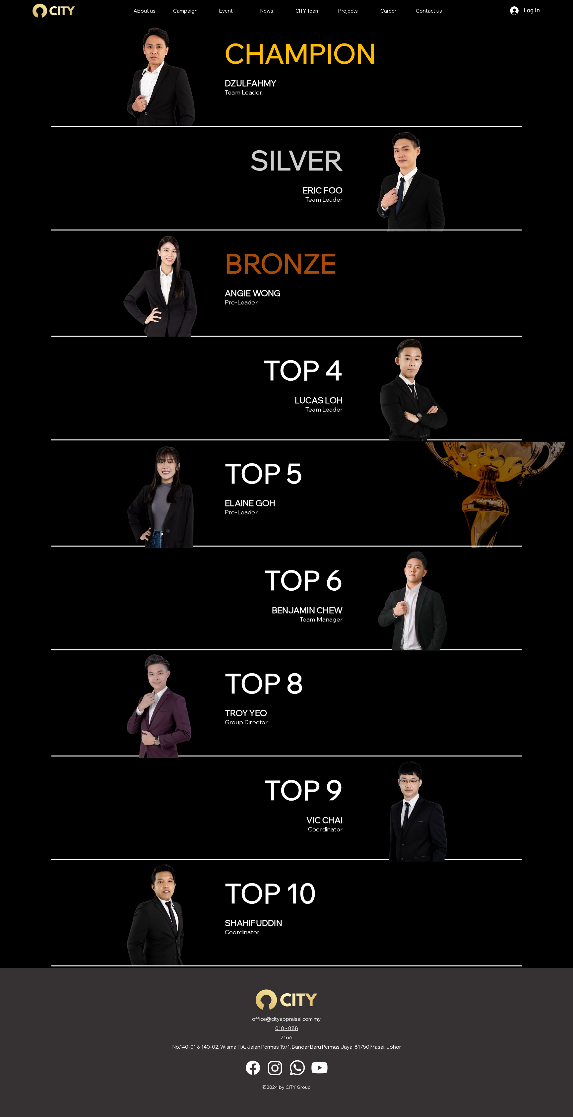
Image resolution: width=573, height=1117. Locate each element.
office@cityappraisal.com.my (286, 1019)
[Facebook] (252, 1067)
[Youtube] (319, 1067)
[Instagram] (275, 1067)
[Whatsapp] (297, 1067)
